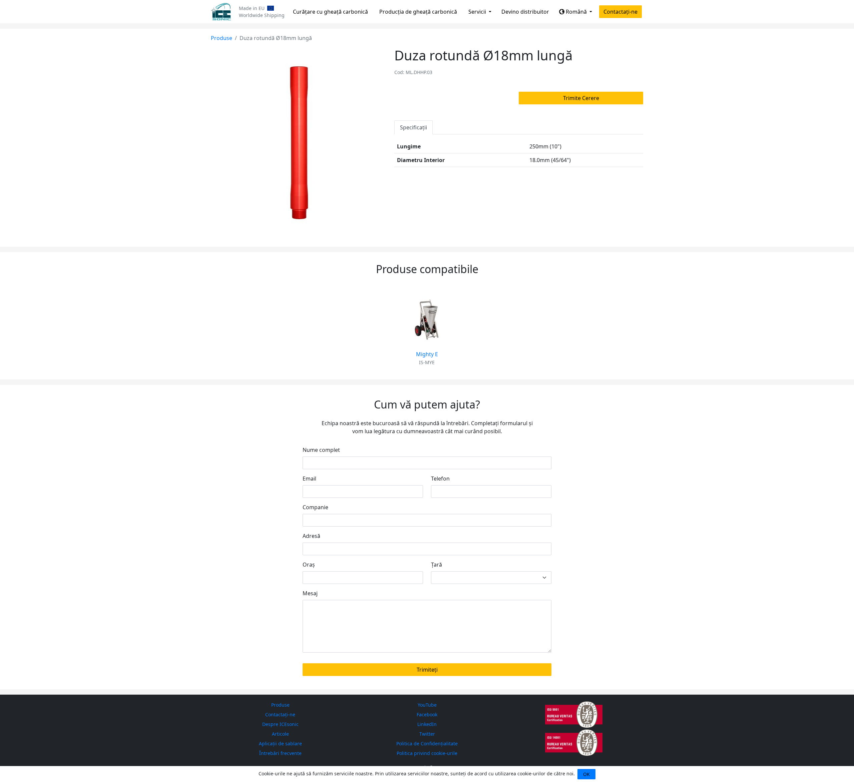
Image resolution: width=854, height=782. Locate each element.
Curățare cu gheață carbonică (330, 11)
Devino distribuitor (525, 11)
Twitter (427, 734)
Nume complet (321, 450)
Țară (436, 564)
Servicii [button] (477, 11)
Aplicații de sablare (280, 743)
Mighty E (427, 354)
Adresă (311, 536)
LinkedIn (427, 724)
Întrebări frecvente (280, 753)
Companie (315, 507)
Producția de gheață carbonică (418, 11)
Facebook (427, 714)
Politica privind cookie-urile (427, 753)
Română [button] (576, 11)
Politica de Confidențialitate (427, 743)
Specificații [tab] (413, 127)
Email (309, 478)
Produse (221, 38)
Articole (280, 734)
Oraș (309, 564)
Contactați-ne (620, 11)
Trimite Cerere (581, 98)
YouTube (427, 705)
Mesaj (310, 593)
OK (586, 774)
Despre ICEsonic (280, 724)
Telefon (440, 478)
